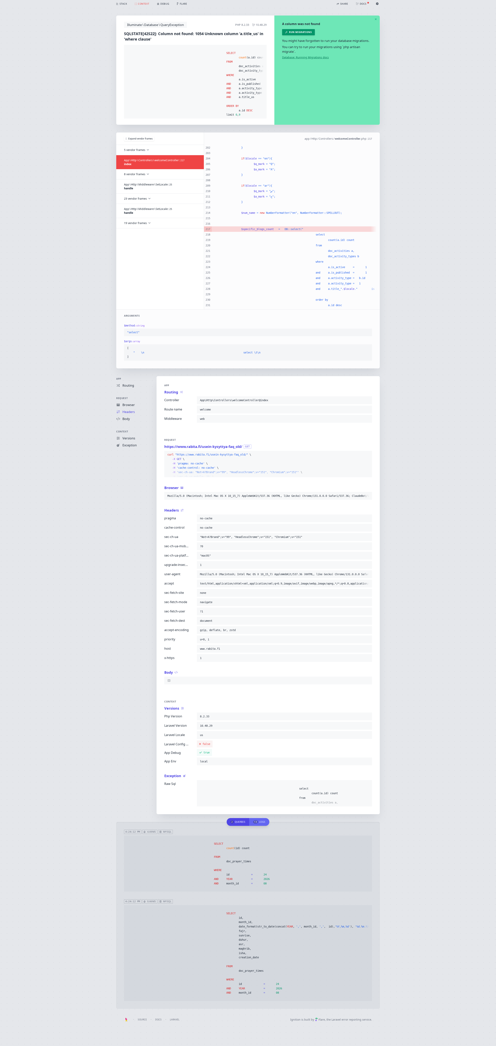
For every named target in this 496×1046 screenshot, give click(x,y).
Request (122, 398)
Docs (158, 1019)
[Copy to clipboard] (262, 48)
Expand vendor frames (140, 138)
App (118, 378)
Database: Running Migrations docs (305, 57)
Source (142, 1019)
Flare (322, 1019)
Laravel (174, 1019)
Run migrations (300, 32)
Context (122, 431)
